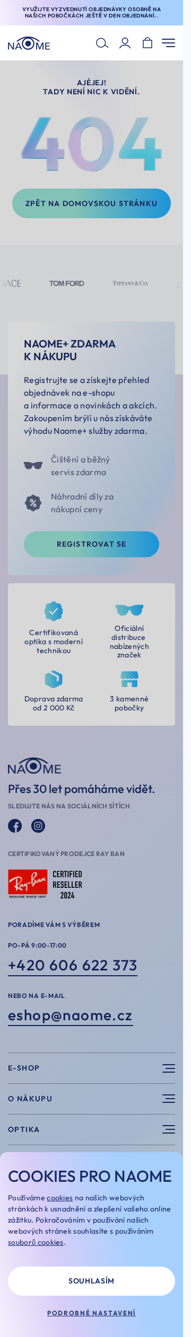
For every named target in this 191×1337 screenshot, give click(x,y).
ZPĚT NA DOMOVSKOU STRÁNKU (91, 203)
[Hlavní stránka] (29, 43)
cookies (60, 1197)
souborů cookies (36, 1242)
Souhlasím (91, 1281)
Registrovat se (92, 544)
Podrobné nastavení (91, 1313)
